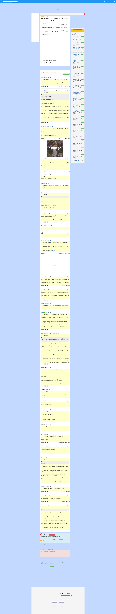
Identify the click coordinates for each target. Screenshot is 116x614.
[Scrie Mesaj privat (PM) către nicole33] (58, 90)
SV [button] (45, 158)
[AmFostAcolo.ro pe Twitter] (69, 593)
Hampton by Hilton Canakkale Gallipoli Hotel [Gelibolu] (76, 92)
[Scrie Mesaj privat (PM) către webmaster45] (50, 409)
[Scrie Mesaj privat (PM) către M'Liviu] (52, 126)
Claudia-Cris (43, 494)
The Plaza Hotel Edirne (76, 122)
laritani (42, 183)
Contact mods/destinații (37, 593)
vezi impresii (53, 250)
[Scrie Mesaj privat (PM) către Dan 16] (50, 240)
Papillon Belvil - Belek (64, 79)
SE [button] (43, 389)
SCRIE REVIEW (51, 207)
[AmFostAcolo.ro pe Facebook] (65, 593)
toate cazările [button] (77, 160)
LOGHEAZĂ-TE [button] (61, 539)
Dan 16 (42, 240)
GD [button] (45, 174)
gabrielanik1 (43, 158)
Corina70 (42, 77)
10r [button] (48, 77)
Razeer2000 (43, 276)
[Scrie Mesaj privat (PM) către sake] (49, 434)
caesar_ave (42, 174)
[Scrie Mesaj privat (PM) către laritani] (48, 183)
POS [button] (44, 90)
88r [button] (56, 90)
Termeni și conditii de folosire (51, 591)
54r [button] (50, 126)
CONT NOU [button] (42, 540)
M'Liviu (42, 126)
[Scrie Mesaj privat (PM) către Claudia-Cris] (51, 494)
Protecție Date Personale (50, 593)
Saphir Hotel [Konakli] (76, 60)
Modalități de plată (36, 594)
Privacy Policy (49, 594)
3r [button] (48, 240)
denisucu (42, 213)
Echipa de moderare (37, 592)
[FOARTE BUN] (45, 86)
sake (41, 434)
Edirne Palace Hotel (75, 73)
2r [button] (50, 276)
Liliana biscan (43, 486)
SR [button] (44, 77)
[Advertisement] (35, 26)
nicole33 (42, 90)
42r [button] (47, 389)
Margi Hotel (74, 42)
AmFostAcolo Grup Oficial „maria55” (65, 595)
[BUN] (47, 86)
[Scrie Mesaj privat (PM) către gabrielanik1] (51, 158)
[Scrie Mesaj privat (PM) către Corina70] (50, 77)
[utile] (104, 1)
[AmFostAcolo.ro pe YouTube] (67, 593)
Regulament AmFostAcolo (51, 592)
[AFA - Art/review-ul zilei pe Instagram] (61, 593)
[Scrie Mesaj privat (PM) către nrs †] (49, 232)
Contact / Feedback (36, 591)
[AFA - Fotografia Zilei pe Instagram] (63, 593)
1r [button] (47, 434)
